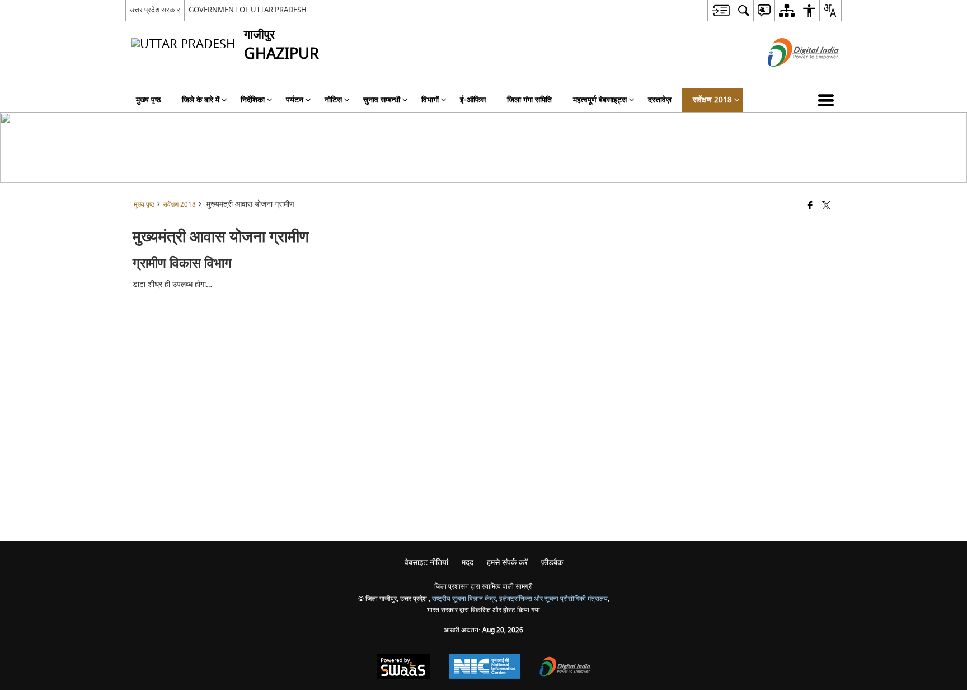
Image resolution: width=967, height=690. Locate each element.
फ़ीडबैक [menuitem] (552, 562)
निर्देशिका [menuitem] (253, 100)
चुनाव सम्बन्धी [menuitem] (381, 100)
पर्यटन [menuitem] (294, 100)
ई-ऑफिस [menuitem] (473, 100)
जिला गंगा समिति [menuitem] (529, 100)
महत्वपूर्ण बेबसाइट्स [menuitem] (600, 100)
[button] (828, 100)
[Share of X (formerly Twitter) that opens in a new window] (826, 206)
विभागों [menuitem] (430, 100)
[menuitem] (720, 10)
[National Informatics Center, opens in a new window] (484, 667)
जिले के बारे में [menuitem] (200, 100)
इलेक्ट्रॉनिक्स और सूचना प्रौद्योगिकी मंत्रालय (553, 599)
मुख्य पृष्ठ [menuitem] (148, 100)
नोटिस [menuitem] (333, 100)
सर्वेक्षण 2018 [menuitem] (712, 100)
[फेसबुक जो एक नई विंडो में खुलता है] (810, 206)
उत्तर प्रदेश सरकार (155, 9)
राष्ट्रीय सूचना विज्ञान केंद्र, (465, 599)
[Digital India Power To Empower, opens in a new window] (565, 668)
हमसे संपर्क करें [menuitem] (507, 562)
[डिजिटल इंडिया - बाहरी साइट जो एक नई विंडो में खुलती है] (789, 76)
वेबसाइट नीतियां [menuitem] (426, 562)
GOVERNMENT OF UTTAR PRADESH (248, 9)
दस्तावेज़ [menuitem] (660, 100)
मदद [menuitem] (467, 562)
